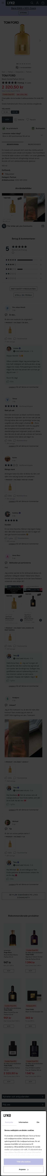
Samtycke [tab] (9, 1122)
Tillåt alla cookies (23, 1162)
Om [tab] (38, 1122)
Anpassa (22, 1169)
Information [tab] (23, 1122)
